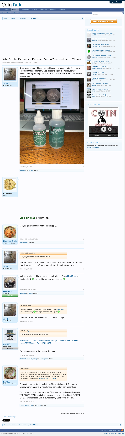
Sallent (94, 85)
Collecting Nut (96, 80)
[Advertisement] (43, 40)
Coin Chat (14, 62)
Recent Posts (18, 13)
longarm (94, 52)
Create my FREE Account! (103, 22)
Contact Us (104, 430)
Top (119, 430)
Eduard (94, 74)
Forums (14, 9)
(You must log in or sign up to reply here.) (72, 413)
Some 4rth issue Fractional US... (101, 83)
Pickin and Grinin (10, 241)
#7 (83, 401)
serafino (22, 170)
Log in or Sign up (116, 2)
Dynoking (34, 358)
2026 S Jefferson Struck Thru (100, 89)
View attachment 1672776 (47, 378)
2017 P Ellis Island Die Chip (100, 67)
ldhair (31, 405)
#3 (83, 269)
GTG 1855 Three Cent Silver (100, 61)
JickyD (26, 62)
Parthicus (94, 40)
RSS (122, 430)
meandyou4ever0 (97, 68)
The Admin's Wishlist (93, 147)
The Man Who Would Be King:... (101, 44)
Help (110, 430)
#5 (83, 321)
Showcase (43, 9)
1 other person (44, 358)
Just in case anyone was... (100, 39)
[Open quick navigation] (82, 18)
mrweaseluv (7, 291)
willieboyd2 (95, 57)
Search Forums (6, 13)
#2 (83, 239)
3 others (38, 405)
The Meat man (96, 46)
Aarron (27, 405)
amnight (94, 35)
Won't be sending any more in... (101, 50)
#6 (83, 355)
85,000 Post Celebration (99, 78)
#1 (83, 167)
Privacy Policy (119, 433)
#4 (83, 289)
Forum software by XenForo (17, 433)
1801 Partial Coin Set (98, 72)
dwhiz (93, 91)
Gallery (34, 9)
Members (62, 9)
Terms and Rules (109, 433)
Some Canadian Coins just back (101, 95)
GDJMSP (6, 344)
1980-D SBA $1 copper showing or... (102, 33)
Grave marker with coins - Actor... (102, 55)
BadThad (23, 293)
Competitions (25, 9)
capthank (30, 170)
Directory (53, 9)
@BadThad (71, 276)
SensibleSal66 (24, 242)
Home (7, 9)
